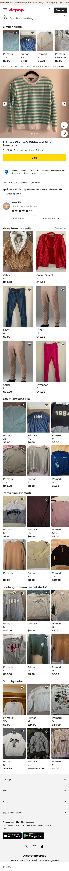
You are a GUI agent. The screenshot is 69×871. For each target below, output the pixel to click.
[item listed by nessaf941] (14, 605)
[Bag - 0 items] (49, 10)
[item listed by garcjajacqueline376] (38, 511)
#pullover (30, 189)
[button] (39, 211)
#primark (9, 189)
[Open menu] (5, 9)
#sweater (42, 189)
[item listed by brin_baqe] (38, 649)
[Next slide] (64, 104)
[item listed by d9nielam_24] (14, 699)
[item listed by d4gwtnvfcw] (38, 554)
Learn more (30, 173)
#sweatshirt (57, 189)
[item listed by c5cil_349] (38, 417)
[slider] (34, 103)
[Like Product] (15, 33)
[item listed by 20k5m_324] (38, 605)
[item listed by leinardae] (14, 460)
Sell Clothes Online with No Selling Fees (34, 860)
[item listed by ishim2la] (38, 460)
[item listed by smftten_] (38, 743)
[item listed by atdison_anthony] (14, 554)
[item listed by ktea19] (18, 251)
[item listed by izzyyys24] (14, 417)
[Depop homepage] (16, 10)
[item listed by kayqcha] (14, 511)
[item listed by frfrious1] (14, 743)
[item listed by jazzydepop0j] (14, 649)
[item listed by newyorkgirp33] (38, 699)
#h (17, 189)
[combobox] (34, 18)
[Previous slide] (5, 104)
